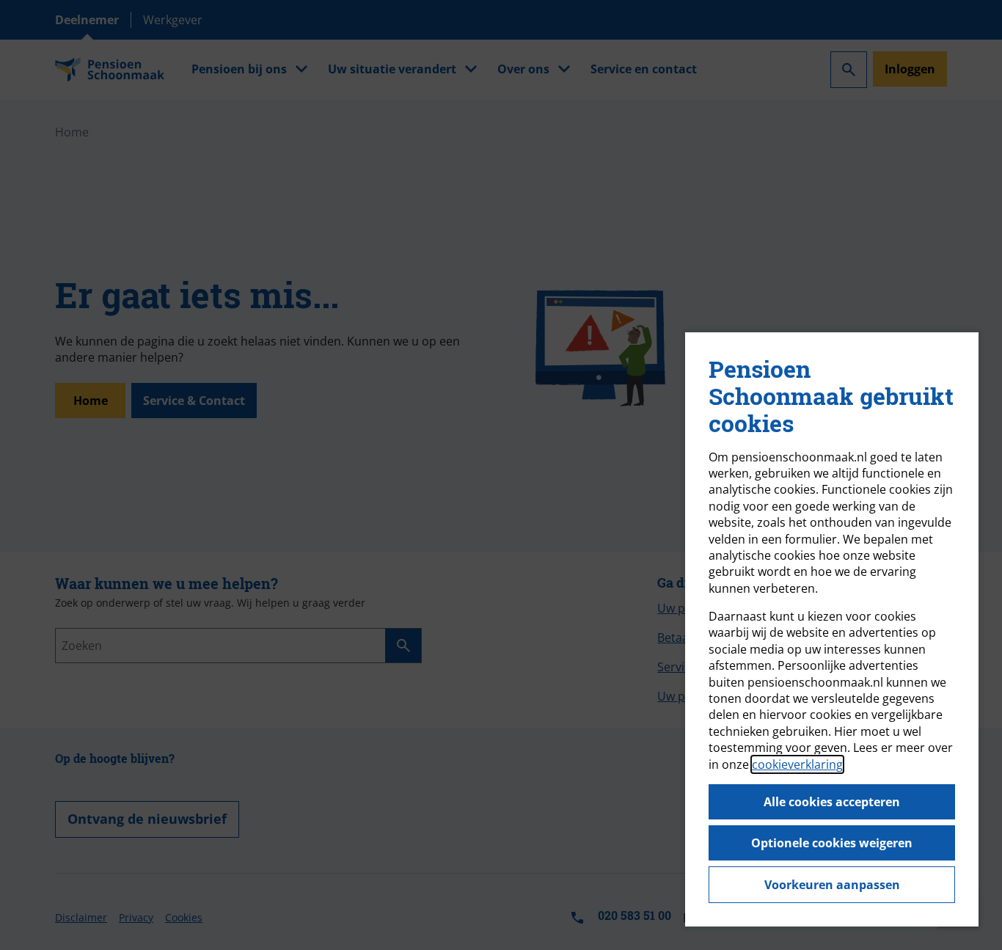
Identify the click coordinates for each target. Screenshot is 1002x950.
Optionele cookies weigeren (832, 843)
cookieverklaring (797, 764)
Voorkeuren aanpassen (832, 885)
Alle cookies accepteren (832, 802)
